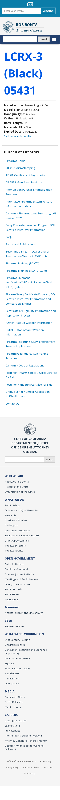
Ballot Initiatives (14, 564)
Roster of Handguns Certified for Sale (29, 384)
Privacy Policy (12, 767)
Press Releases (14, 702)
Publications (12, 594)
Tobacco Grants (14, 550)
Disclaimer (48, 767)
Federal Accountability (17, 668)
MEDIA (9, 691)
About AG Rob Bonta (17, 481)
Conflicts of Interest (16, 569)
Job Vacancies (12, 730)
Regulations (12, 599)
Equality (9, 663)
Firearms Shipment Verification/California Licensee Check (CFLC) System (29, 282)
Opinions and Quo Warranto (21, 510)
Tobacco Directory (15, 545)
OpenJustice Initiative (17, 584)
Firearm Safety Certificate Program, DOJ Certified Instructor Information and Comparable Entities (31, 298)
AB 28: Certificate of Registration (26, 175)
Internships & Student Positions (24, 735)
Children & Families (16, 520)
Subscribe (48, 10)
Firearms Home (15, 161)
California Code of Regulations (25, 365)
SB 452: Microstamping (20, 168)
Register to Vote (14, 626)
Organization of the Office (20, 491)
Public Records (13, 589)
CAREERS (11, 715)
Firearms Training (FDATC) (22, 263)
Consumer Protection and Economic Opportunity (26, 651)
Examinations (12, 725)
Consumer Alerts (15, 697)
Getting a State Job (16, 720)
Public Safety (12, 505)
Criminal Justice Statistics (19, 574)
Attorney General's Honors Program (26, 740)
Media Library (13, 707)
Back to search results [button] (17, 136)
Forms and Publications (21, 244)
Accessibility (45, 761)
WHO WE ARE (14, 476)
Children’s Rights (15, 644)
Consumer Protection (17, 530)
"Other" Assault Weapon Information (29, 323)
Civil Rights (11, 525)
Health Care (12, 673)
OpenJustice (12, 683)
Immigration (12, 678)
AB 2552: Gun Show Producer (24, 182)
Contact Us (12, 403)
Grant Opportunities (17, 540)
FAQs (9, 237)
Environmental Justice (17, 658)
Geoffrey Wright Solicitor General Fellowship (24, 747)
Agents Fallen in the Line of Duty (24, 612)
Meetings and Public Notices (21, 579)
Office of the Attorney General (21, 761)
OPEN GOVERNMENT (20, 558)
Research (10, 515)
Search (44, 39)
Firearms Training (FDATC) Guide (27, 270)
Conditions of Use (30, 767)
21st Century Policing (17, 639)
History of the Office (16, 486)
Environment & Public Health (22, 535)
